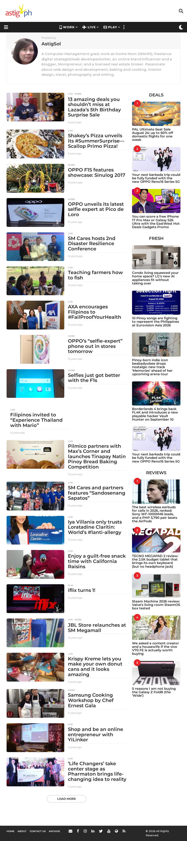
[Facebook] (78, 831)
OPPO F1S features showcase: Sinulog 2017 (96, 172)
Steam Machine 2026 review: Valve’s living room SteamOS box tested (156, 604)
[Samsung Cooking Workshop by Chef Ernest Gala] (35, 703)
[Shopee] (116, 831)
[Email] (70, 831)
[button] (181, 11)
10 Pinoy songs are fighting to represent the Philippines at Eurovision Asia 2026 (155, 321)
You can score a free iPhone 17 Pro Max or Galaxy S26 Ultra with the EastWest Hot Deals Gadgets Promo (156, 221)
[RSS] (124, 831)
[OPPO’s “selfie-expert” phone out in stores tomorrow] (35, 349)
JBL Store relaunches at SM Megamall (97, 627)
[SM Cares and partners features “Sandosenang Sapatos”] (35, 496)
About (22, 831)
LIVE (92, 27)
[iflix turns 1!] (35, 598)
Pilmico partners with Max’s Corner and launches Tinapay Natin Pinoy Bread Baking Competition (97, 456)
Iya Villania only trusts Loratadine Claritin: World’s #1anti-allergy (95, 527)
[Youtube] (108, 831)
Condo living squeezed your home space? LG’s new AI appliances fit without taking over (155, 278)
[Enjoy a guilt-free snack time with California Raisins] (35, 564)
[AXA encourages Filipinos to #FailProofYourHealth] (35, 315)
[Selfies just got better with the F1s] (35, 383)
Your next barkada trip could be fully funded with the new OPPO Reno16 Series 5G (156, 178)
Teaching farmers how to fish (95, 275)
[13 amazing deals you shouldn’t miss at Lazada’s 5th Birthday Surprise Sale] (35, 107)
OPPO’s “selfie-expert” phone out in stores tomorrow (95, 346)
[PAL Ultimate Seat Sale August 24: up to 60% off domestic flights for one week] (156, 114)
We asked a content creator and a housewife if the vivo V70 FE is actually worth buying (155, 648)
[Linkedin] (92, 831)
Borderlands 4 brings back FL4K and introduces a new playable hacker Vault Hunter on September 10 (155, 414)
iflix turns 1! (81, 590)
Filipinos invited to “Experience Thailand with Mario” (36, 420)
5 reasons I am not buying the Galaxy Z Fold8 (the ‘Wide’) (154, 692)
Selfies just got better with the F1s (94, 377)
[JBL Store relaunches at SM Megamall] (35, 632)
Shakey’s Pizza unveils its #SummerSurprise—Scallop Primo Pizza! (96, 141)
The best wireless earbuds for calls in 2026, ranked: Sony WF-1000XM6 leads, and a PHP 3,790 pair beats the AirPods (154, 514)
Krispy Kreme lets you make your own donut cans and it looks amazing (95, 666)
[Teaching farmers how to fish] (35, 280)
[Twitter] (101, 831)
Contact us (38, 831)
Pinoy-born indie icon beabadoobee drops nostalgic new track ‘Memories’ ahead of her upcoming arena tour (152, 367)
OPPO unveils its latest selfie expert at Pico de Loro (96, 209)
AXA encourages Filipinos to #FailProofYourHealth (94, 312)
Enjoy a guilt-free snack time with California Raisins (97, 561)
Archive (54, 831)
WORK (69, 27)
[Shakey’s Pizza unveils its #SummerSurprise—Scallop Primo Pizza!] (35, 144)
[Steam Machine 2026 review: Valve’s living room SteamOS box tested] (156, 586)
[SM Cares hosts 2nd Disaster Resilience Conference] (35, 246)
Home (10, 831)
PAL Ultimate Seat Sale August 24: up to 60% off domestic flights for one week (152, 134)
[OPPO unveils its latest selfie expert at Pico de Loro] (35, 212)
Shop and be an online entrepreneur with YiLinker (95, 734)
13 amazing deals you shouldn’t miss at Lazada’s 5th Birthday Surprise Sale (94, 107)
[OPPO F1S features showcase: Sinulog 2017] (35, 178)
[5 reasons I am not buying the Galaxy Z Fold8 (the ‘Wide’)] (156, 673)
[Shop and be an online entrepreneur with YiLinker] (35, 737)
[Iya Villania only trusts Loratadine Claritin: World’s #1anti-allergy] (35, 530)
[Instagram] (85, 831)
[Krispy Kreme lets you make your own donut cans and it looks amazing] (35, 667)
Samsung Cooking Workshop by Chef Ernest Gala (91, 700)
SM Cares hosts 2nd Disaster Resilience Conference (91, 243)
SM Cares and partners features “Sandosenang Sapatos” (96, 493)
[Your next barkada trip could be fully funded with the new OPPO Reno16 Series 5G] (156, 159)
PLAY (112, 27)
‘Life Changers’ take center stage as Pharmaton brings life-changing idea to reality (97, 771)
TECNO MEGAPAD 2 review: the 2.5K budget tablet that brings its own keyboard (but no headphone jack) (155, 561)
